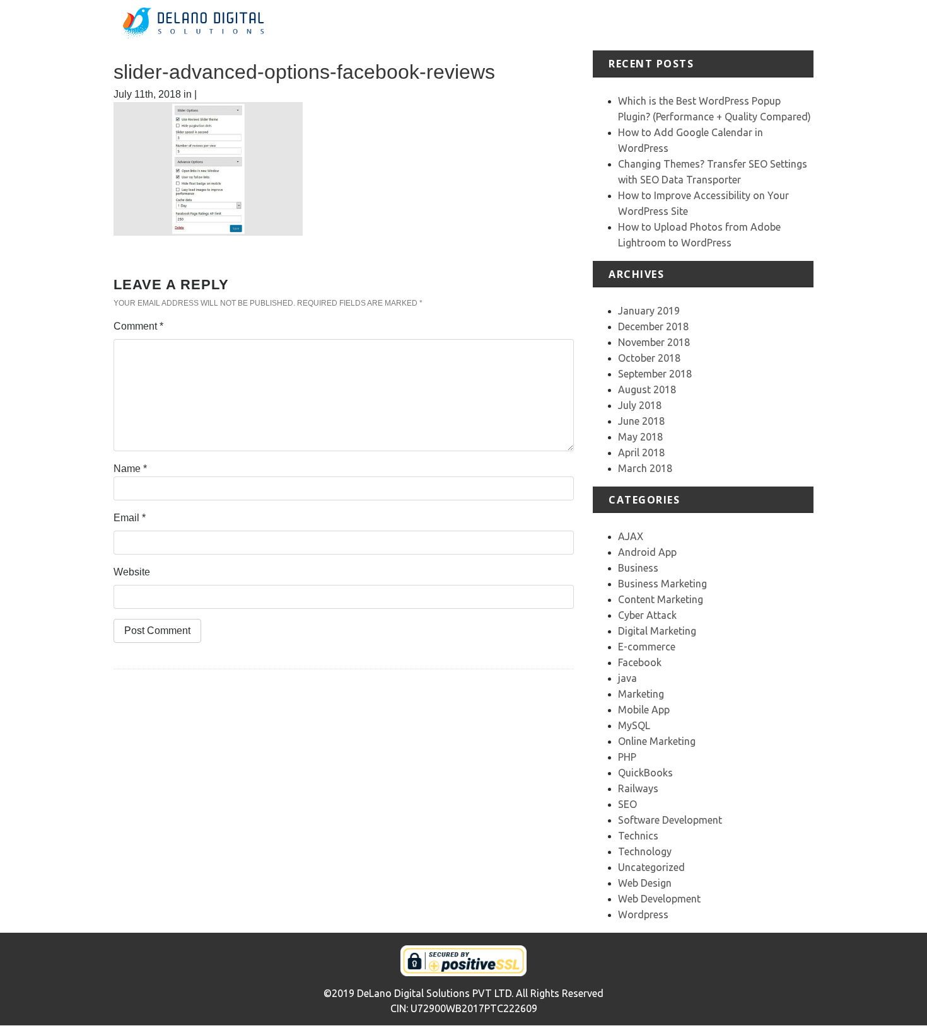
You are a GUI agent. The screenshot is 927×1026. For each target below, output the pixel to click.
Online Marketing (657, 741)
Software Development (670, 820)
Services (586, 25)
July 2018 (640, 405)
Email (130, 517)
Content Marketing (660, 599)
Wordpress (643, 914)
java (627, 678)
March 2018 (645, 468)
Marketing (641, 694)
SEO (627, 804)
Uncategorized (651, 867)
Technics (638, 835)
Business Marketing (662, 583)
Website (132, 572)
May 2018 (640, 436)
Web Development (659, 898)
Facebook (640, 662)
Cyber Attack (647, 615)
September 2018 (655, 373)
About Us (536, 25)
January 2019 (649, 310)
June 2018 (641, 421)
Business (638, 568)
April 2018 (641, 452)
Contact (795, 25)
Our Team (746, 25)
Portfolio (634, 25)
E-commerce (646, 646)
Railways (638, 788)
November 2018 (654, 342)
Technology (645, 851)
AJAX (630, 536)
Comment (138, 326)
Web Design (645, 883)
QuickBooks (645, 772)
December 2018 (653, 326)
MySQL (634, 725)
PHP (627, 757)
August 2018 (647, 389)
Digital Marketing (657, 631)
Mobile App (644, 709)
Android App (647, 552)
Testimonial (688, 25)
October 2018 (649, 358)
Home (491, 25)
